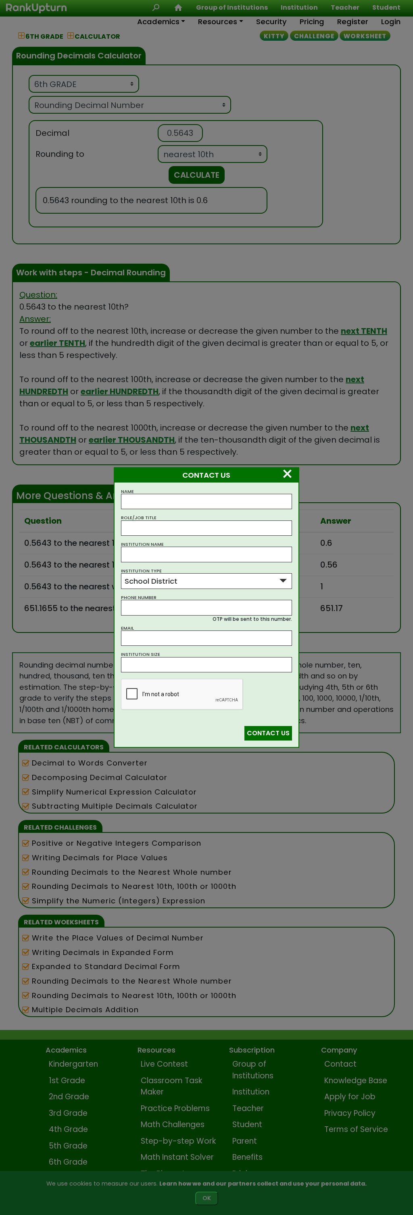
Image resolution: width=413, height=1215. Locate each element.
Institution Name (142, 544)
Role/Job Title (138, 518)
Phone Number (138, 597)
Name (127, 491)
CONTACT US (268, 733)
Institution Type (141, 571)
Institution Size (140, 654)
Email (127, 628)
